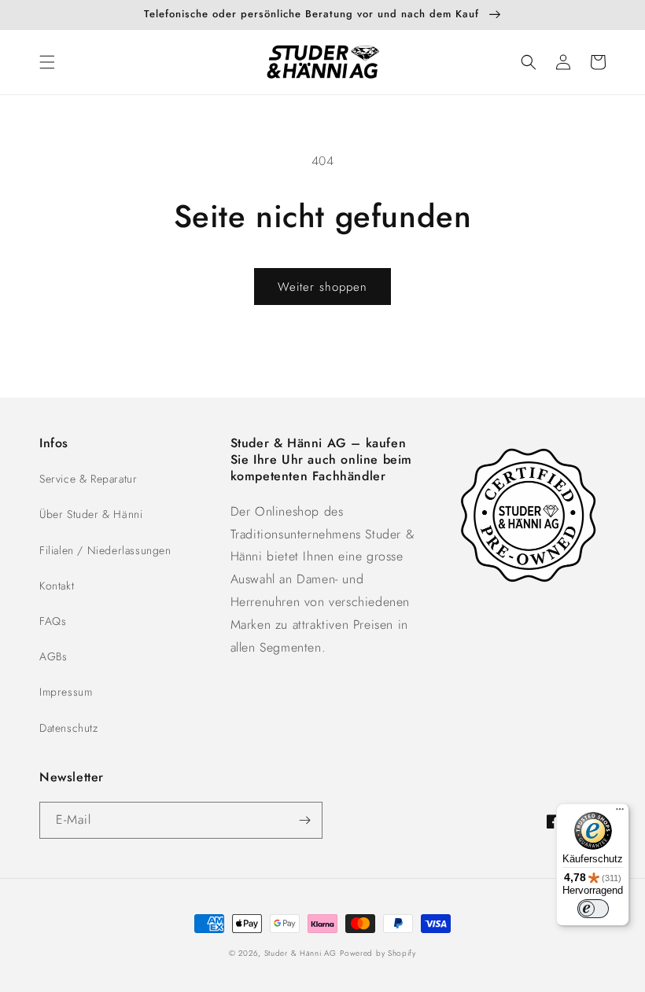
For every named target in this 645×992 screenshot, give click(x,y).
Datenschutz (68, 728)
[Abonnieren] (304, 820)
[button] (47, 62)
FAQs (52, 621)
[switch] (593, 908)
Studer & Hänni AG (300, 953)
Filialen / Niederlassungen (105, 550)
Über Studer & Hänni (90, 514)
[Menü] (619, 812)
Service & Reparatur (88, 479)
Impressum (65, 692)
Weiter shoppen (322, 287)
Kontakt (56, 585)
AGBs (53, 656)
